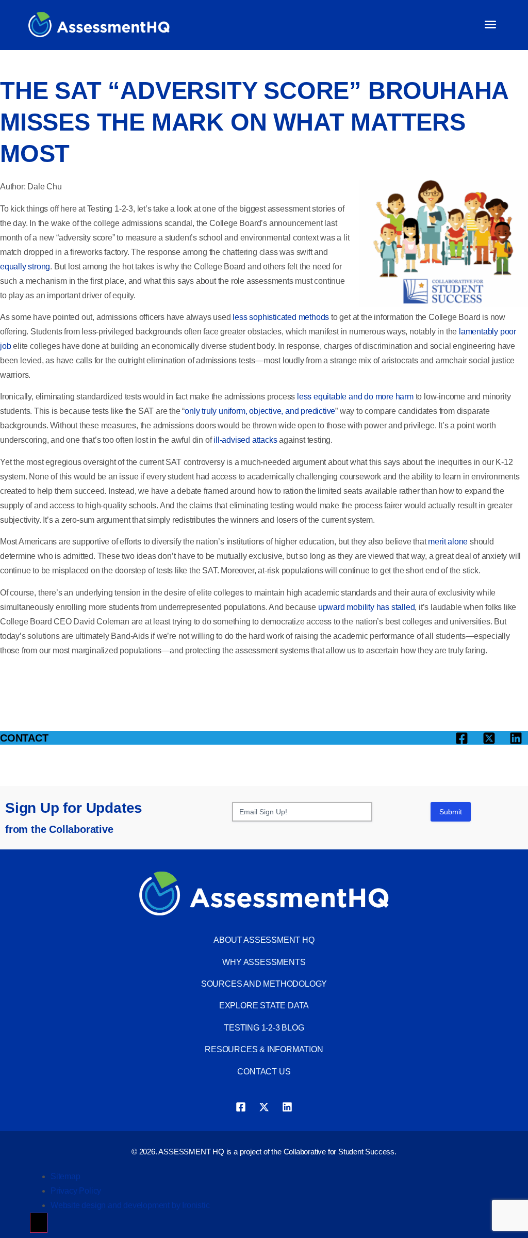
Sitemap (65, 1176)
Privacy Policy (76, 1190)
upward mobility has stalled (366, 607)
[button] (490, 24)
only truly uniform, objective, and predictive (260, 411)
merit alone (448, 541)
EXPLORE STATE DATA (264, 1005)
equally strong (25, 266)
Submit (450, 812)
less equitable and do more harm (355, 396)
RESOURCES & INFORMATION (264, 1049)
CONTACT (24, 738)
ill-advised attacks (245, 440)
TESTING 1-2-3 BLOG (264, 1027)
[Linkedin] (287, 1107)
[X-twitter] (264, 1107)
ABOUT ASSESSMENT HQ (263, 940)
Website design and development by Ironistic (130, 1205)
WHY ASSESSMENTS (263, 962)
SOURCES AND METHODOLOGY (264, 983)
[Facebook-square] (240, 1107)
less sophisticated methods (281, 317)
